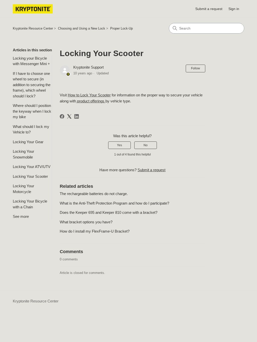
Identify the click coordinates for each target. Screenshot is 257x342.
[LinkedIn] (76, 116)
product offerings (90, 101)
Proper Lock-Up (121, 28)
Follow (195, 68)
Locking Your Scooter (30, 176)
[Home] (33, 9)
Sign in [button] (233, 9)
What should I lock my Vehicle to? (31, 129)
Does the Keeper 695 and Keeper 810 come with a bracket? (108, 212)
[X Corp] (69, 116)
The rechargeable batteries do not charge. (94, 194)
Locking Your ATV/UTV (31, 166)
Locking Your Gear (28, 142)
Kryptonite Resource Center (33, 28)
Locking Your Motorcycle (23, 189)
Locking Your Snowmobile (23, 154)
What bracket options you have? (86, 222)
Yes (119, 145)
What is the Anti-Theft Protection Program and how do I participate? (114, 203)
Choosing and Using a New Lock (81, 28)
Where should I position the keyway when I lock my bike (32, 111)
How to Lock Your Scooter (89, 95)
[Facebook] (62, 116)
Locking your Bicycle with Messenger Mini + (31, 61)
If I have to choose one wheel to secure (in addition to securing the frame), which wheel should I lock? (31, 84)
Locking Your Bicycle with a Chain (30, 204)
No (146, 145)
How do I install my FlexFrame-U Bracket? (95, 231)
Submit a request (208, 9)
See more (21, 216)
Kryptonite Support (88, 67)
